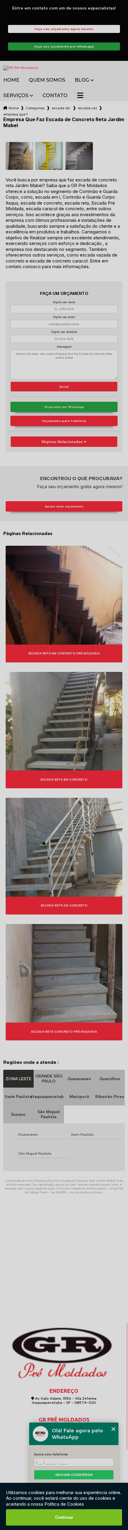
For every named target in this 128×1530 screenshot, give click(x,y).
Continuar (64, 1517)
